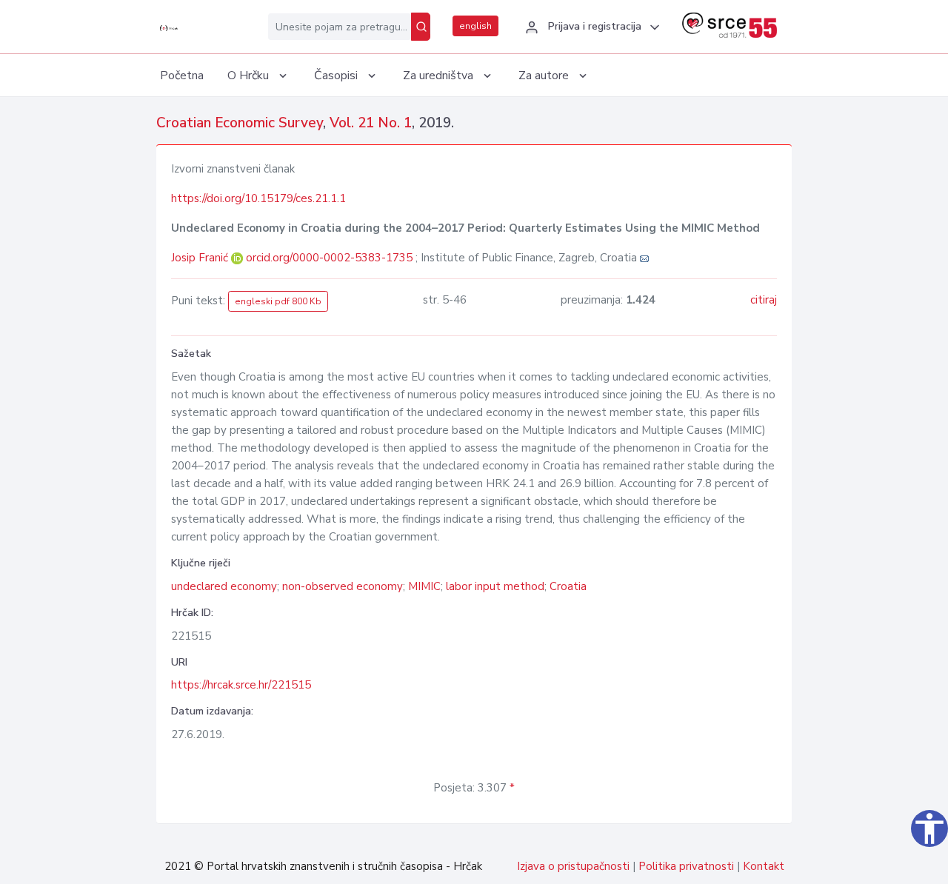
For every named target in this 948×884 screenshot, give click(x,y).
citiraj (763, 299)
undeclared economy (224, 586)
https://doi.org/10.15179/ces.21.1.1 (258, 198)
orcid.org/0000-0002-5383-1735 (329, 257)
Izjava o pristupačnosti (573, 866)
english (475, 26)
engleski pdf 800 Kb (278, 301)
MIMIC (424, 586)
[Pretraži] (420, 27)
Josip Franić (201, 257)
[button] (590, 27)
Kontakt (763, 866)
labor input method (495, 586)
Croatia (568, 586)
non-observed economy (342, 586)
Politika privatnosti (686, 866)
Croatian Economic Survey (239, 123)
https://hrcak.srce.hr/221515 (241, 684)
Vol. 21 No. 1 (371, 123)
